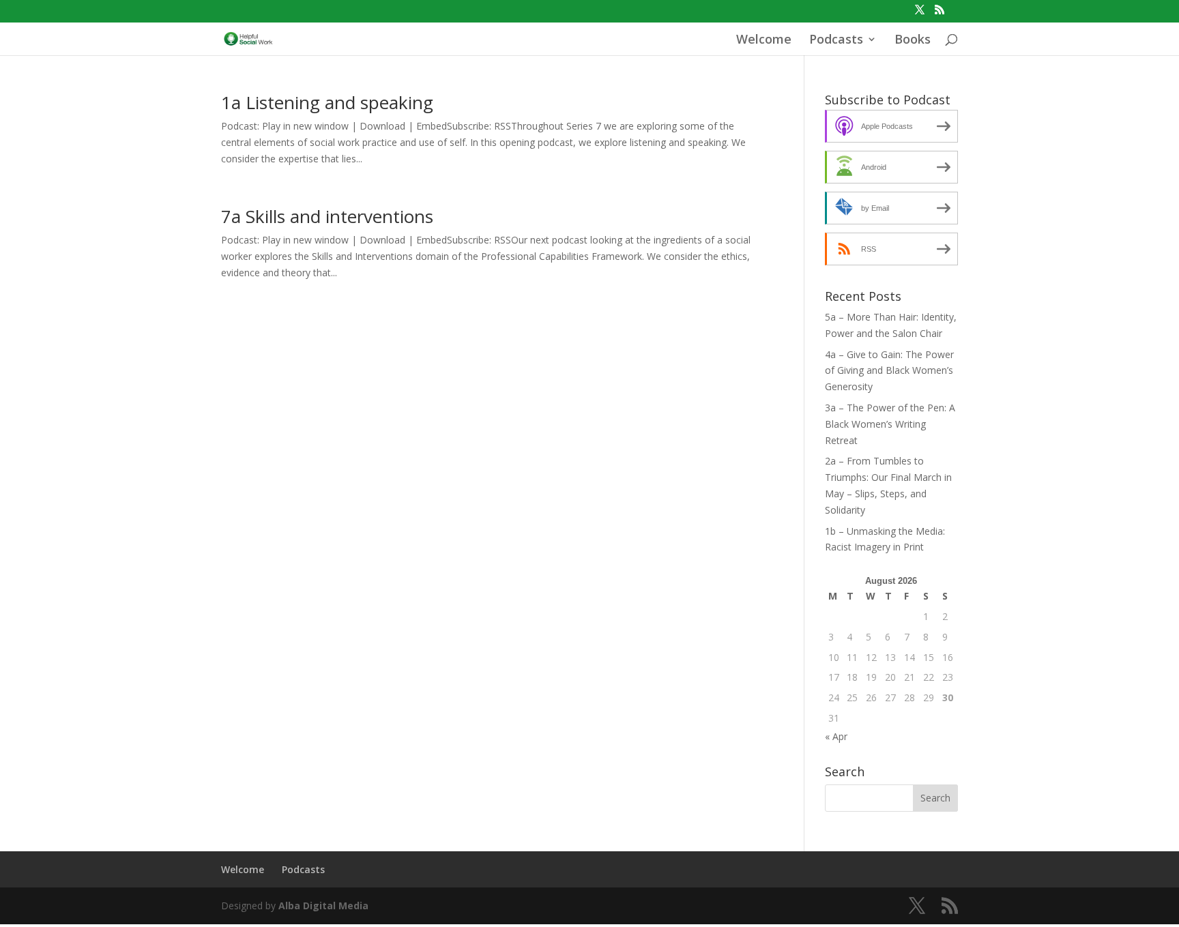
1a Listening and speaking (327, 102)
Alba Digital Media (323, 905)
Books (912, 40)
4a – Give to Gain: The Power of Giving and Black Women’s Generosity (889, 371)
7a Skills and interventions (327, 216)
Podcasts (836, 40)
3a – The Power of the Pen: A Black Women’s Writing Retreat (890, 424)
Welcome (763, 40)
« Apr (836, 736)
